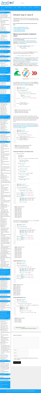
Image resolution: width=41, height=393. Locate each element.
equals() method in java (3, 281)
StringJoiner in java (3, 358)
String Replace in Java (3, 127)
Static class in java (3, 93)
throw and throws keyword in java (5, 136)
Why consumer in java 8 (4, 325)
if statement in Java (3, 35)
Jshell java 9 (2, 370)
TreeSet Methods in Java (4, 211)
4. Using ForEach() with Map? (19, 31)
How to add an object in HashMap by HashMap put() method (5, 232)
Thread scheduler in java (3, 104)
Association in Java (3, 69)
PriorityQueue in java (3, 221)
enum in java (2, 75)
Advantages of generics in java (4, 277)
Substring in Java (2, 124)
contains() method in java (4, 269)
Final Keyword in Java (3, 80)
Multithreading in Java (3, 101)
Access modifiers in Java (4, 71)
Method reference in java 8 (20, 327)
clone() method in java (3, 284)
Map (25, 297)
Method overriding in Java (4, 59)
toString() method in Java (4, 280)
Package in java (2, 72)
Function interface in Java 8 (4, 328)
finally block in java (3, 135)
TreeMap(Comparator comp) (5, 261)
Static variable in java (3, 89)
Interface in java (2, 63)
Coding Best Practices (8, 7)
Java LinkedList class (3, 178)
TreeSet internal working (4, 209)
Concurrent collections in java (4, 271)
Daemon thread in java (3, 113)
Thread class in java (3, 112)
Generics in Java (2, 274)
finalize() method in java (3, 285)
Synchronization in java (3, 116)
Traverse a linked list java (4, 187)
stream (22, 59)
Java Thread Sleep (3, 105)
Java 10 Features (2, 374)
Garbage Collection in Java (4, 292)
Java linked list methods (4, 179)
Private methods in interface (4, 366)
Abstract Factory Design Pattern (5, 315)
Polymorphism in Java (3, 56)
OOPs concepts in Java (3, 43)
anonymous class (24, 82)
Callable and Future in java (4, 114)
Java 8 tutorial (2, 318)
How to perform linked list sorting (5, 195)
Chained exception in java (4, 137)
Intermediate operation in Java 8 (5, 346)
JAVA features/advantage (4, 15)
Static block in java (3, 92)
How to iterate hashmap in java (5, 251)
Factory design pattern (3, 313)
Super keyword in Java (3, 96)
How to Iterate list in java (4, 157)
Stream (24, 260)
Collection (35, 42)
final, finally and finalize (3, 86)
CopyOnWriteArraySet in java (4, 205)
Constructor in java (3, 46)
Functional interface (17, 126)
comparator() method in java (4, 310)
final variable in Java (3, 82)
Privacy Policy (36, 7)
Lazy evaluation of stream (4, 350)
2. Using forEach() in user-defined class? (21, 28)
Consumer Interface (22, 60)
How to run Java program (4, 16)
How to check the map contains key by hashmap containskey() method (5, 243)
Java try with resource (3, 140)
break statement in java (3, 39)
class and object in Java (3, 45)
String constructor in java (4, 129)
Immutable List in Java (3, 175)
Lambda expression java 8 (4, 330)
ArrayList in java (2, 143)
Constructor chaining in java (4, 49)
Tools (15, 7)
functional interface (33, 126)
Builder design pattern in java (4, 316)
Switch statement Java (4, 36)
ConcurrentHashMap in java (4, 252)
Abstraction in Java (3, 60)
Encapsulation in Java (3, 67)
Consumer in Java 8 (3, 324)
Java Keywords (2, 28)
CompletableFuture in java (4, 359)
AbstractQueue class (3, 220)
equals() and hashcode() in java (4, 296)
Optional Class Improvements (4, 365)
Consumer (28, 61)
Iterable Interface (30, 38)
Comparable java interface (4, 302)
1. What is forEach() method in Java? (20, 27)
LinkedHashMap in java (3, 256)
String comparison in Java (4, 123)
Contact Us (30, 7)
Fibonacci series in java (3, 387)
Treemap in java (2, 260)
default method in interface (4, 355)
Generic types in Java (3, 276)
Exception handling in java (4, 132)
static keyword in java (3, 88)
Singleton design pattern (3, 311)
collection (18, 59)
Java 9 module (2, 362)
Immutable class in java (3, 79)
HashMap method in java (4, 229)
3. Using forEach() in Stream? (19, 29)
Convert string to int (3, 125)
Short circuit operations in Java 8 (5, 349)
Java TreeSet (2, 208)
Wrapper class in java (3, 77)
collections (27, 42)
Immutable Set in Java (3, 204)
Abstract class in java (3, 62)
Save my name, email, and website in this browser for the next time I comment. (26, 359)
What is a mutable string (3, 120)
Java (2, 7)
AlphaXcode (33, 390)
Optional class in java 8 (3, 329)
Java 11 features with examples (4, 378)
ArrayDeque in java (3, 225)
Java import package (3, 74)
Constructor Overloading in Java (5, 48)
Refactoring (19, 7)
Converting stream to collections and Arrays (28, 328)
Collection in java (2, 141)
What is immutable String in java (5, 119)
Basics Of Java (2, 12)
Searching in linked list (4, 188)
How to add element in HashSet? (5, 200)
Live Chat (2, 9)
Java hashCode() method (4, 299)
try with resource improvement (4, 363)
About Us (24, 7)
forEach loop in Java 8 (3, 354)
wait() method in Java (3, 109)
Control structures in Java (4, 32)
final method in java (3, 83)
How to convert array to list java (5, 166)
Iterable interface (22, 43)
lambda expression (30, 123)
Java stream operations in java (5, 345)
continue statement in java (4, 40)
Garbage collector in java (4, 294)
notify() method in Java (3, 289)
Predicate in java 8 (3, 321)
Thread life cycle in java (3, 103)
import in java (2, 98)
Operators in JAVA (3, 29)
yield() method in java (3, 108)
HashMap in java (2, 226)
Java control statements (3, 33)
